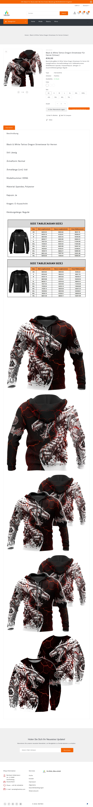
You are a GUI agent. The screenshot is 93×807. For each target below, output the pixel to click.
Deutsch (85, 5)
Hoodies (47, 85)
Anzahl (48, 104)
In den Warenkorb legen (56, 109)
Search (64, 13)
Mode (40, 21)
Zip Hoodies (50, 85)
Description (9, 127)
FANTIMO (40, 804)
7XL (69, 97)
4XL (49, 97)
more (56, 21)
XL (70, 93)
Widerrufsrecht (33, 791)
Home (26, 35)
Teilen (50, 120)
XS (48, 93)
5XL (55, 97)
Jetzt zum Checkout (79, 109)
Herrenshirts (58, 73)
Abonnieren (67, 750)
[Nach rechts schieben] (27, 92)
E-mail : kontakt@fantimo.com (16, 789)
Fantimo (56, 76)
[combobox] (43, 13)
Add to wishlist (53, 115)
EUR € (77, 5)
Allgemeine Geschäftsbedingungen (35, 786)
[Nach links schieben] (18, 92)
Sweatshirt (53, 85)
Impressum (32, 782)
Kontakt (31, 778)
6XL (62, 97)
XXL (76, 93)
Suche (31, 775)
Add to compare (66, 115)
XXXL (83, 93)
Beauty (48, 21)
